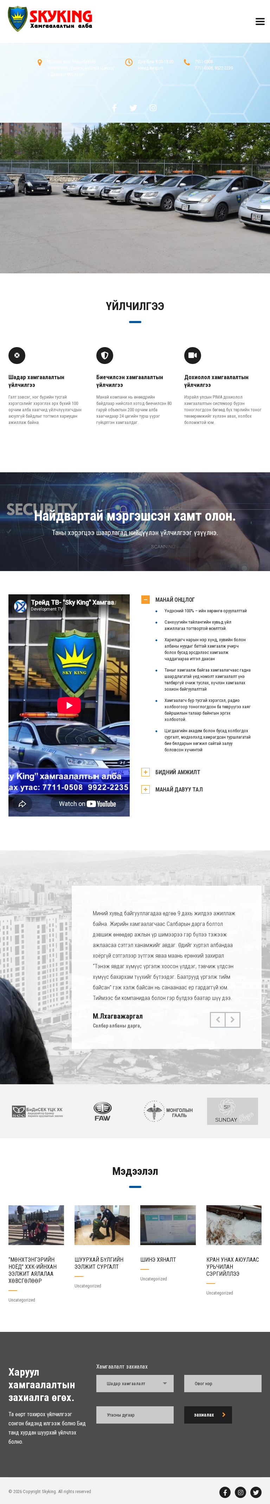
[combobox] (135, 1383)
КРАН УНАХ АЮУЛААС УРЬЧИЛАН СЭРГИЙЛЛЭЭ (232, 1266)
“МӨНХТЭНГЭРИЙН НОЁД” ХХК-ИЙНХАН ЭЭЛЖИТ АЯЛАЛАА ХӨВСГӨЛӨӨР (32, 1270)
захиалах (204, 1415)
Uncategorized (21, 1300)
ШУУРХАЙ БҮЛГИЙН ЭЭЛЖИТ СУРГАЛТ (99, 1263)
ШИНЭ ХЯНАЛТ (158, 1259)
